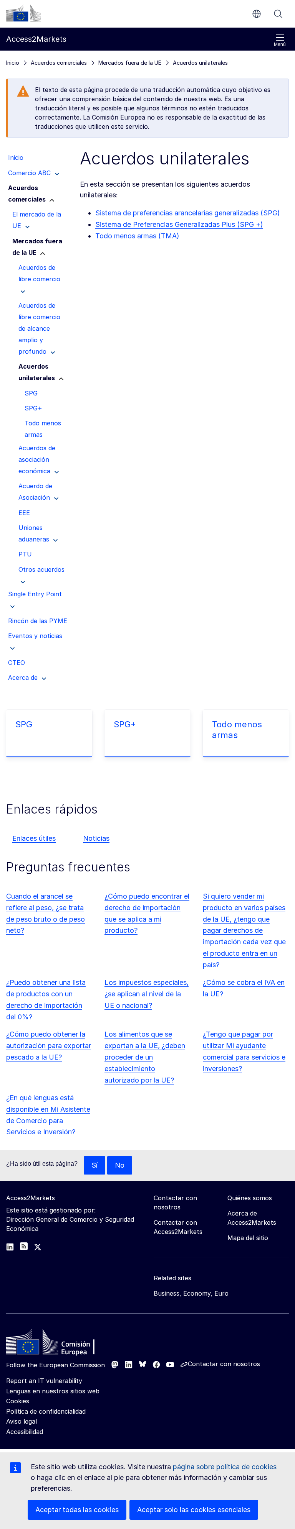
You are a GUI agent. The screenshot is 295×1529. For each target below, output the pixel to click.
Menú (280, 44)
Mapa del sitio (247, 1238)
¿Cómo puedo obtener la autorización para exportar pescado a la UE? (48, 1045)
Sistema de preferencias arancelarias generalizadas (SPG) (187, 213)
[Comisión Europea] (23, 13)
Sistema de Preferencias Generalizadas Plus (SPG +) (179, 224)
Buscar (278, 13)
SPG (23, 724)
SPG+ (125, 724)
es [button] (256, 13)
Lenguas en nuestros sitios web (52, 1391)
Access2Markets (30, 1198)
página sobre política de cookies (225, 1467)
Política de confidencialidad (46, 1411)
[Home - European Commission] (62, 1344)
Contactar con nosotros (224, 1364)
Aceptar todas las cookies (77, 1510)
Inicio (12, 62)
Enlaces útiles (34, 838)
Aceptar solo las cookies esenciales (193, 1510)
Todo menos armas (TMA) (137, 236)
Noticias (96, 838)
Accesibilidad (24, 1431)
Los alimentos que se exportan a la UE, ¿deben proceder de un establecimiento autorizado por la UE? (144, 1057)
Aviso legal (21, 1421)
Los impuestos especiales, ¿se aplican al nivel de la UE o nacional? (146, 993)
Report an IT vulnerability (44, 1381)
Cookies (17, 1401)
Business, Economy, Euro (191, 1293)
